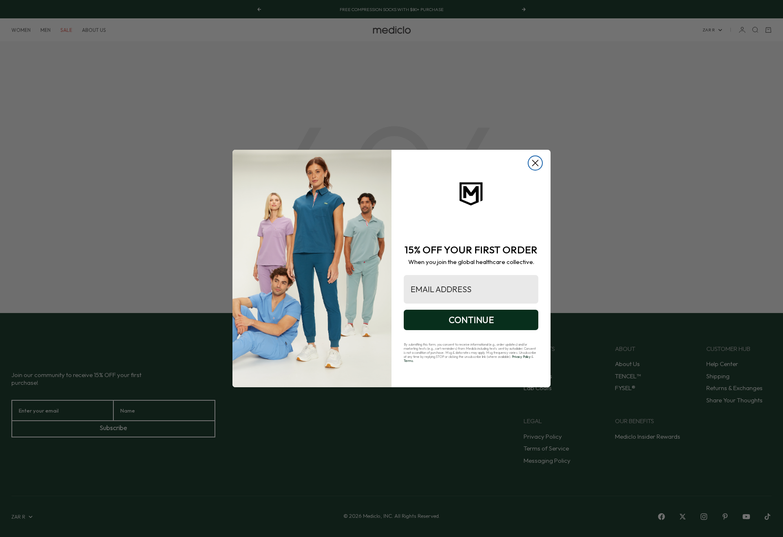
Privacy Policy (521, 357)
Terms (408, 361)
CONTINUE (471, 320)
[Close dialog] (535, 163)
